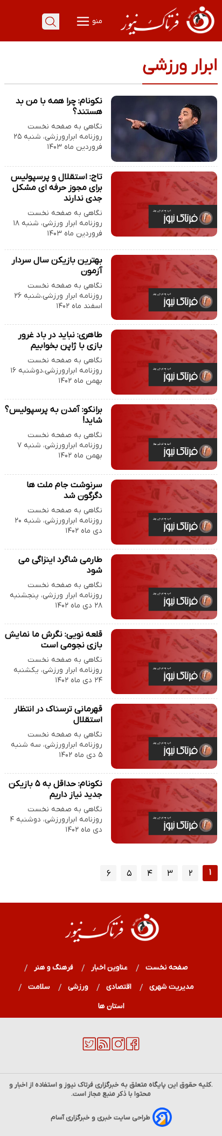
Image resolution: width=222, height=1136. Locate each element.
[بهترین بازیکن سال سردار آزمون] (164, 287)
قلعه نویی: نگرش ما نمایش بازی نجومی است (53, 640)
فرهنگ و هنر (54, 967)
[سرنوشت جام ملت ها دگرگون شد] (164, 512)
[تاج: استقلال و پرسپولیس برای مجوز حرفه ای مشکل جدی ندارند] (164, 204)
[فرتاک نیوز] (166, 36)
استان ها (111, 1006)
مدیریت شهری (172, 986)
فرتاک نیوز (78, 1084)
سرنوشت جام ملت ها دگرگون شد (64, 490)
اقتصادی (119, 986)
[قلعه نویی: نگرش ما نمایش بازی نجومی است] (164, 661)
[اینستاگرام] (118, 1048)
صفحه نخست (166, 967)
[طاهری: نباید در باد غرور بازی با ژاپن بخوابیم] (164, 362)
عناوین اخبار (109, 967)
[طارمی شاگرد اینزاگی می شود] (164, 586)
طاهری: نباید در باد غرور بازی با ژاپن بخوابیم (60, 340)
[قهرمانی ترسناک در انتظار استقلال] (164, 736)
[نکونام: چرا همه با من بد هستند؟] (164, 129)
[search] (50, 21)
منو (96, 21)
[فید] (103, 1048)
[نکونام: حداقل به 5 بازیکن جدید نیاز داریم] (164, 811)
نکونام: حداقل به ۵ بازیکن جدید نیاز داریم (55, 789)
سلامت (39, 986)
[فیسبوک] (133, 1048)
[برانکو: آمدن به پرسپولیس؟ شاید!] (164, 436)
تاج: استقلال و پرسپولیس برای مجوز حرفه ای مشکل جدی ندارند (56, 188)
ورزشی (78, 986)
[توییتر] (89, 1048)
